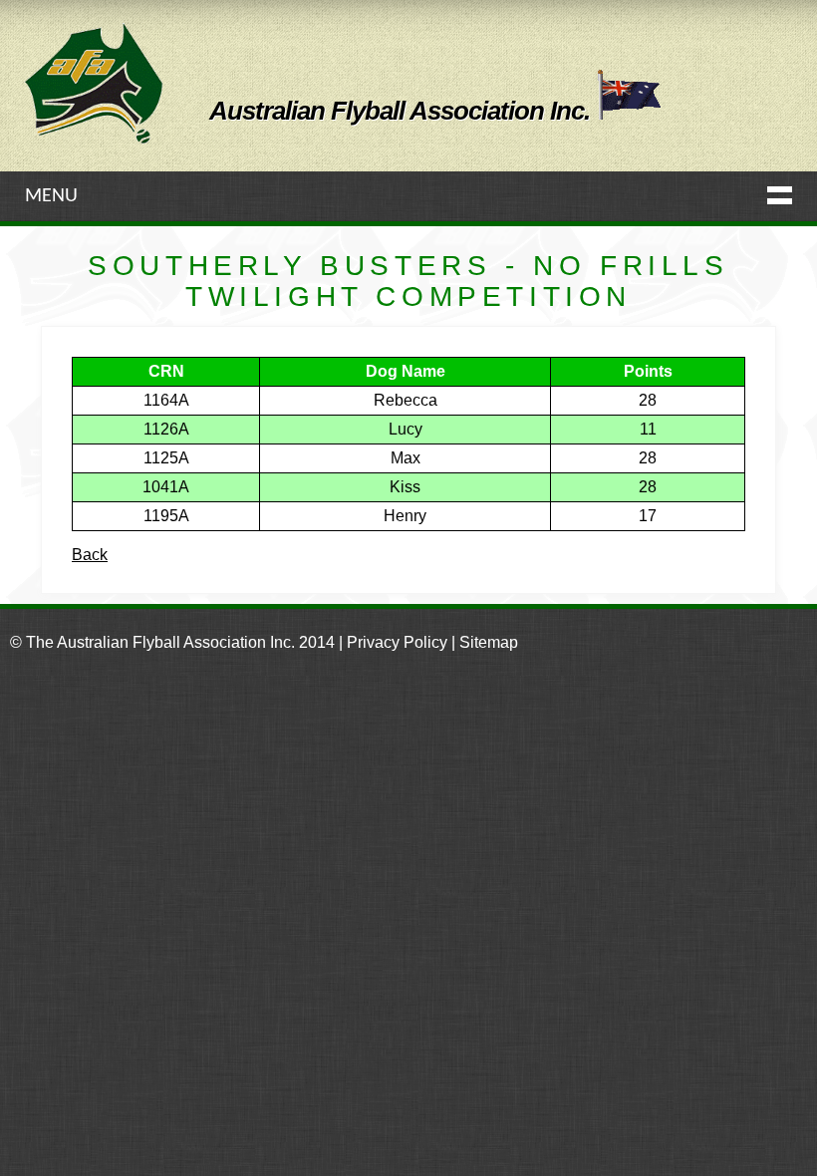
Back (90, 554)
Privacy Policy (397, 642)
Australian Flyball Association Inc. (402, 111)
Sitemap (488, 642)
